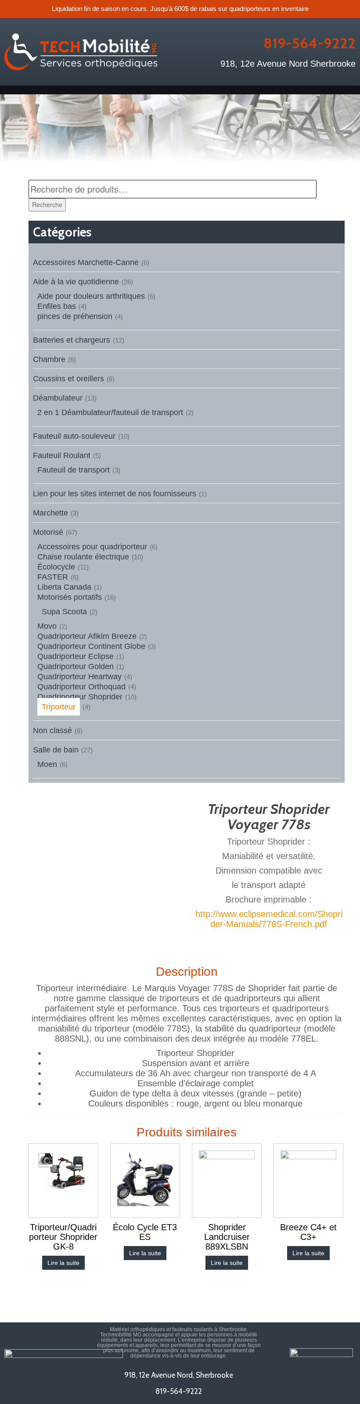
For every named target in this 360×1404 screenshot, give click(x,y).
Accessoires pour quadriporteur (92, 546)
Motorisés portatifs (69, 597)
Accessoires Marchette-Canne (86, 262)
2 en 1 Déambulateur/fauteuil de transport (110, 412)
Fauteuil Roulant (61, 455)
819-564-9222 (309, 43)
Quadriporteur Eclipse (75, 656)
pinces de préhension (74, 316)
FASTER (52, 577)
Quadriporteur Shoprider (79, 696)
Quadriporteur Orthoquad (81, 686)
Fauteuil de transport (73, 470)
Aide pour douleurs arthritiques (91, 296)
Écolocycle (56, 566)
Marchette (50, 513)
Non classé (52, 730)
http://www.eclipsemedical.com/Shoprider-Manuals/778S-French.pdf (268, 919)
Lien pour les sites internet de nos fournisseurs (114, 493)
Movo (47, 626)
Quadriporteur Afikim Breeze (87, 636)
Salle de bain (56, 749)
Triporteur (59, 706)
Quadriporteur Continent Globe (91, 646)
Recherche (47, 204)
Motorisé (48, 532)
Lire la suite (63, 1262)
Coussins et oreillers (68, 378)
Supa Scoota (64, 611)
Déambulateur (58, 398)
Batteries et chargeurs (71, 340)
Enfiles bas (56, 306)
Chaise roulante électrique (83, 556)
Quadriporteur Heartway (79, 676)
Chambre (49, 359)
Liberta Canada (64, 587)
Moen (47, 764)
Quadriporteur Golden (75, 666)
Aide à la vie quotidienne (76, 281)
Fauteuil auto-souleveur (74, 436)
